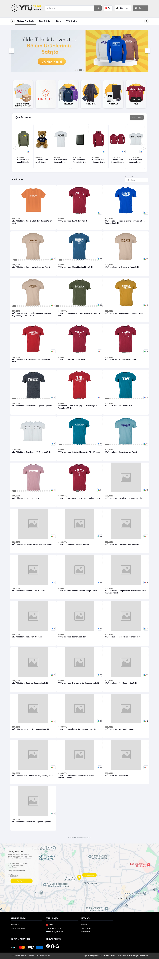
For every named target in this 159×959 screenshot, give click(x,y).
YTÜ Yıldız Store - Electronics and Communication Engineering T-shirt (125, 222)
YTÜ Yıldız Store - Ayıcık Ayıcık (42, 161)
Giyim (58, 21)
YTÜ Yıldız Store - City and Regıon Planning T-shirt (32, 544)
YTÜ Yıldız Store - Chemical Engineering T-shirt (123, 498)
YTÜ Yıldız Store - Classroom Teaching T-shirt (122, 544)
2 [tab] (78, 70)
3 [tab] (81, 70)
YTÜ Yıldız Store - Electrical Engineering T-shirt (30, 683)
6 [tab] (26, 260)
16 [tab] (48, 260)
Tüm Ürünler (45, 21)
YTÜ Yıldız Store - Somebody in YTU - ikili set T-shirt (136, 161)
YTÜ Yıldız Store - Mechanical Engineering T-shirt (31, 822)
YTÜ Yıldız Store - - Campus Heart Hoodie (98, 161)
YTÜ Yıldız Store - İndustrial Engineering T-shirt (77, 729)
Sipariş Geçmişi (86, 928)
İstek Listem (85, 931)
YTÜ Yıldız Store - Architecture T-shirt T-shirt (122, 267)
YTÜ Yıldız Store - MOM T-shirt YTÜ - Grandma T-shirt (79, 498)
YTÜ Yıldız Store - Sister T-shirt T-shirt (27, 637)
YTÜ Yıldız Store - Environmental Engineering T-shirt (79, 683)
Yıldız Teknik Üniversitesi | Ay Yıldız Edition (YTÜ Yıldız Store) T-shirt (77, 407)
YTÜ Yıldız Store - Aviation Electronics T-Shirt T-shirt (79, 452)
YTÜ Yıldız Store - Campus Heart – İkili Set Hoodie (117, 161)
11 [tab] (37, 260)
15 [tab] (46, 260)
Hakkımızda (15, 925)
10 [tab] (35, 260)
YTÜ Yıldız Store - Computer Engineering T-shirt (31, 267)
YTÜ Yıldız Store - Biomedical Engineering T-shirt (124, 313)
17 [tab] (50, 260)
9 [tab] (33, 260)
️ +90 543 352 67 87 (54, 928)
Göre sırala (129, 176)
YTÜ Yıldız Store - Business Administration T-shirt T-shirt (32, 360)
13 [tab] (41, 260)
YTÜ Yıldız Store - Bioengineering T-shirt (121, 452)
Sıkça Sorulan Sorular (18, 928)
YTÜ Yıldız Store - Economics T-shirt (72, 637)
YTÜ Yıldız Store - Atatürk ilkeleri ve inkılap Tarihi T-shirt (79, 314)
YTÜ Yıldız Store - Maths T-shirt (117, 775)
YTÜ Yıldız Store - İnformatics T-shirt (119, 729)
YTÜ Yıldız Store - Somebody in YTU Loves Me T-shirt (61, 161)
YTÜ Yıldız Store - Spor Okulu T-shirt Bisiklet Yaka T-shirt (32, 222)
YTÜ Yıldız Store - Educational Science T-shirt (122, 637)
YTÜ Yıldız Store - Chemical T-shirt (25, 498)
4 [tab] (83, 70)
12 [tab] (39, 260)
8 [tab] (31, 260)
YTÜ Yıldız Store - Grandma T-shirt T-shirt (28, 591)
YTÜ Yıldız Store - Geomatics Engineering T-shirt (31, 729)
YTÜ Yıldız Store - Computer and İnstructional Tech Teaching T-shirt (125, 592)
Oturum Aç (85, 925)
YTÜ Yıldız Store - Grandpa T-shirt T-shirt (121, 359)
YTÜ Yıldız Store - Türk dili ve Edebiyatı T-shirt (76, 267)
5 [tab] (24, 260)
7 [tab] (74, 260)
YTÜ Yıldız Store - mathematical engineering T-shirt (33, 775)
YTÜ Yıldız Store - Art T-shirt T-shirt (118, 406)
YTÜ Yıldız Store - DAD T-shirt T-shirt (72, 221)
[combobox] (136, 180)
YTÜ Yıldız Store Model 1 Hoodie (23, 161)
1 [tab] (75, 70)
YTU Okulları (72, 21)
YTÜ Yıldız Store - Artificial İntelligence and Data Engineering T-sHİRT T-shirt (31, 314)
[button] (29, 151)
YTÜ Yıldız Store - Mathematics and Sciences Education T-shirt (76, 776)
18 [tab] (94, 306)
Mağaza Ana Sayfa (25, 21)
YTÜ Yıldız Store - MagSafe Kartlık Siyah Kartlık (79, 161)
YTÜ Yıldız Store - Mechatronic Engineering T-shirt (32, 406)
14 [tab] (43, 260)
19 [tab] (96, 306)
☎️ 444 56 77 (50, 925)
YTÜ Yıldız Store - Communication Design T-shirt (77, 591)
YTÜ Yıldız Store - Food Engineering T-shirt (121, 683)
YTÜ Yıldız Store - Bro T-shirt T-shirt (72, 359)
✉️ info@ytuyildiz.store (54, 931)
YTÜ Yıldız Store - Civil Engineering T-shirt (74, 544)
